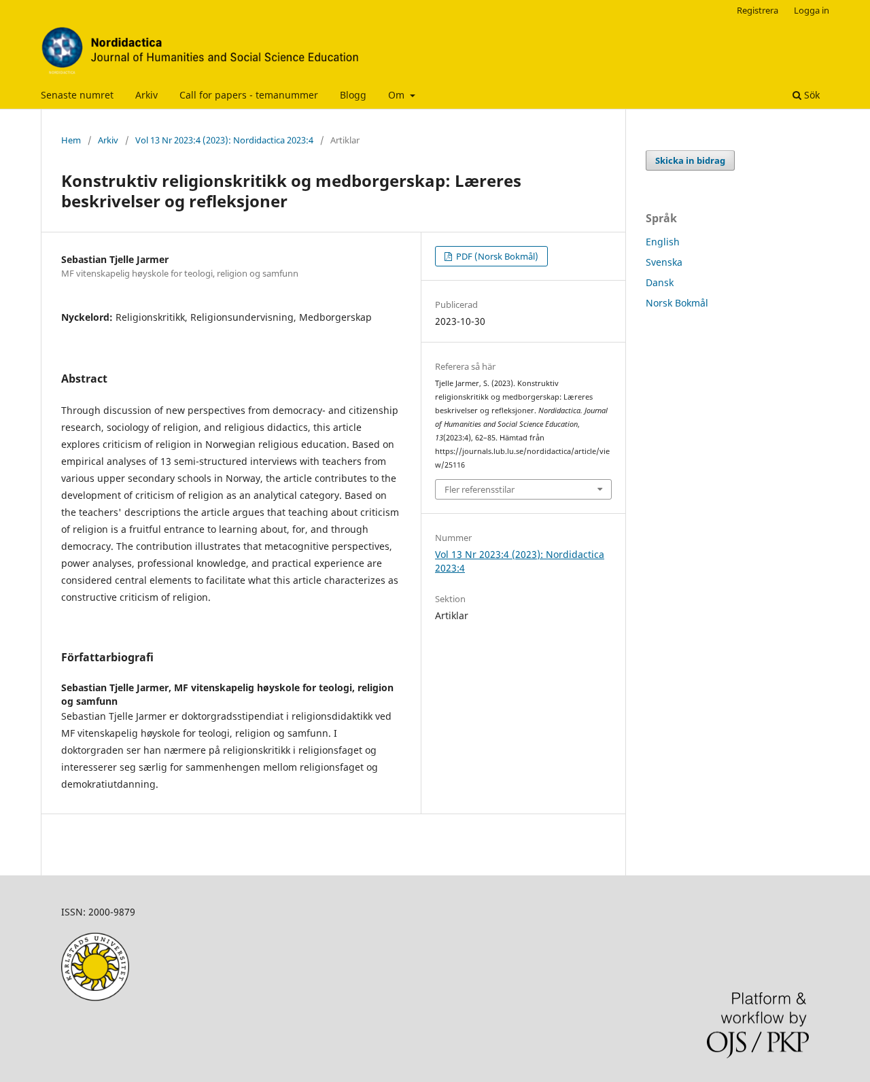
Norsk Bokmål (677, 302)
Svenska (664, 262)
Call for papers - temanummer (248, 94)
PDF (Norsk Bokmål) (496, 256)
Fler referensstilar (480, 489)
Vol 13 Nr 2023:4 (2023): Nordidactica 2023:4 (224, 140)
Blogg (353, 94)
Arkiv (146, 94)
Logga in (811, 10)
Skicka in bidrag (690, 160)
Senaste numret (77, 94)
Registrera (757, 10)
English (663, 241)
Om (397, 94)
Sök (810, 94)
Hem (71, 140)
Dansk (660, 282)
